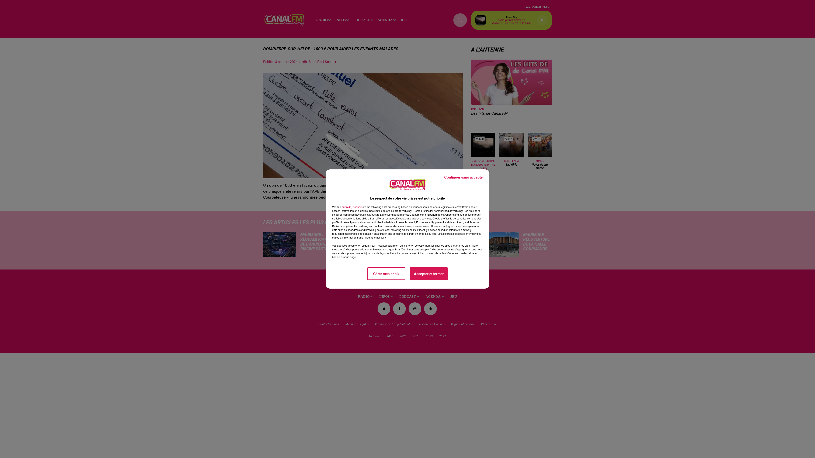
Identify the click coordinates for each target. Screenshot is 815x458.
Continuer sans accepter (464, 177)
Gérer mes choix (386, 273)
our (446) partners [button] (352, 207)
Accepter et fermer (429, 273)
